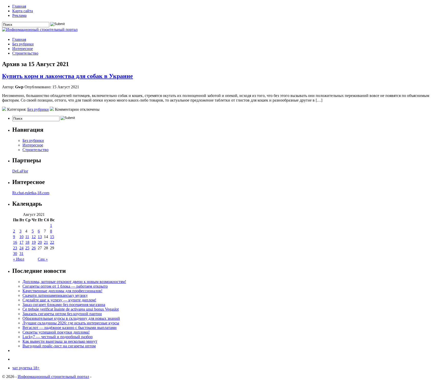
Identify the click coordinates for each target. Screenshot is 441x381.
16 (15, 242)
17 (21, 242)
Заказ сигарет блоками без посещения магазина (63, 304)
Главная (19, 6)
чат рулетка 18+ (26, 368)
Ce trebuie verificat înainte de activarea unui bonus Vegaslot (70, 309)
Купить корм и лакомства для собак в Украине (67, 76)
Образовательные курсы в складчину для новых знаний (71, 318)
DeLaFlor (20, 171)
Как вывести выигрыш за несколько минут (59, 341)
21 (46, 242)
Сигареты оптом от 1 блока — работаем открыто (65, 286)
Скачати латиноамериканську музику (55, 295)
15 (52, 237)
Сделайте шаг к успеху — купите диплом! (59, 300)
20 (40, 242)
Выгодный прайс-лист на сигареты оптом (59, 346)
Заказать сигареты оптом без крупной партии (62, 314)
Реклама (19, 15)
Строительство (25, 53)
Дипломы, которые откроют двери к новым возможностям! (74, 281)
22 (52, 242)
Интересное (22, 48)
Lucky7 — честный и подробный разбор (57, 337)
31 (21, 253)
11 (27, 237)
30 (15, 253)
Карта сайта (22, 11)
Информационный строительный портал (53, 376)
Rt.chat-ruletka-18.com (30, 193)
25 (27, 248)
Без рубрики (23, 44)
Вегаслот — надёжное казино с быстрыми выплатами (69, 327)
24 (21, 248)
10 (21, 237)
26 (34, 248)
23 (15, 248)
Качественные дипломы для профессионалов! (62, 291)
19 (34, 242)
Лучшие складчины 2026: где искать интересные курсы (70, 323)
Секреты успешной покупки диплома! (56, 332)
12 (34, 237)
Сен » (43, 259)
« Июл (18, 259)
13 (40, 237)
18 (27, 242)
